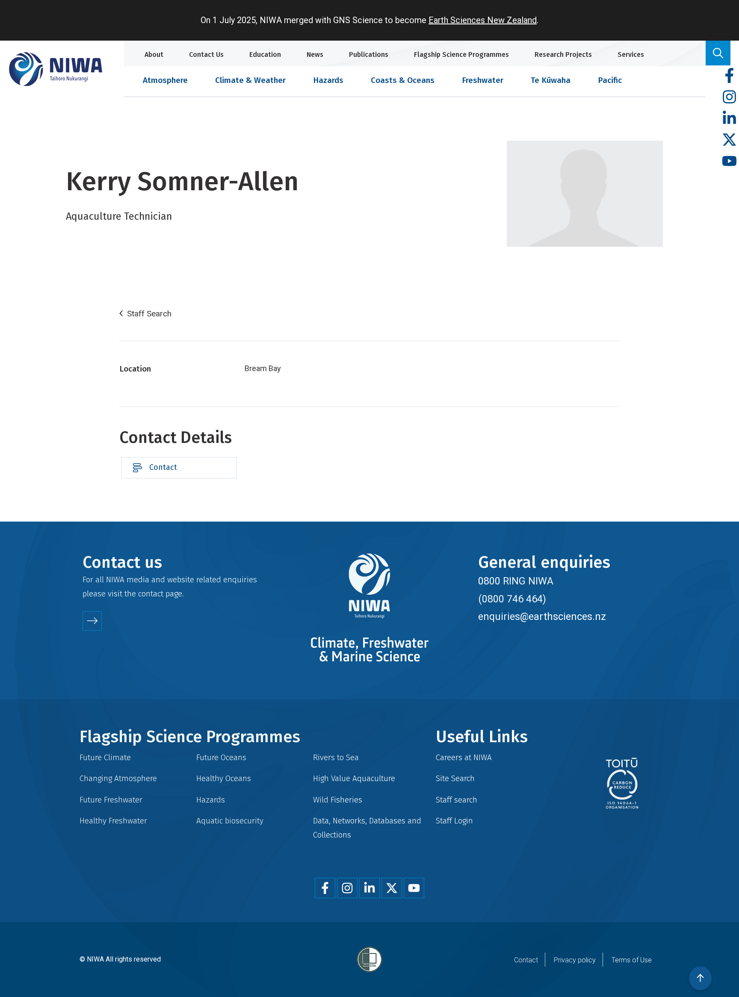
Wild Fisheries (337, 800)
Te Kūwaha (551, 80)
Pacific (610, 80)
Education (265, 54)
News (315, 54)
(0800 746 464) (512, 599)
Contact (163, 467)
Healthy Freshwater (113, 821)
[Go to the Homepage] (56, 69)
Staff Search (149, 314)
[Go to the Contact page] (92, 621)
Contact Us (206, 54)
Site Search (455, 778)
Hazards (328, 80)
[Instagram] (729, 97)
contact (150, 594)
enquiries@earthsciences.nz (542, 616)
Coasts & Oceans (403, 80)
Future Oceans (221, 757)
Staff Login (454, 821)
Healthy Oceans (223, 778)
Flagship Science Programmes (461, 54)
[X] (729, 140)
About (154, 54)
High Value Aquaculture (354, 778)
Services (631, 54)
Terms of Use (632, 960)
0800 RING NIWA (515, 581)
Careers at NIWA (464, 757)
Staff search (456, 800)
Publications (368, 54)
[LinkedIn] (729, 118)
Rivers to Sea (336, 757)
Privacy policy (575, 960)
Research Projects (563, 54)
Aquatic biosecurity (229, 821)
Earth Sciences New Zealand (483, 20)
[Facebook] (729, 76)
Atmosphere (165, 80)
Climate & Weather (250, 80)
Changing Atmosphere (118, 778)
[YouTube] (729, 161)
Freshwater (482, 80)
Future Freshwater (111, 800)
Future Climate (105, 757)
